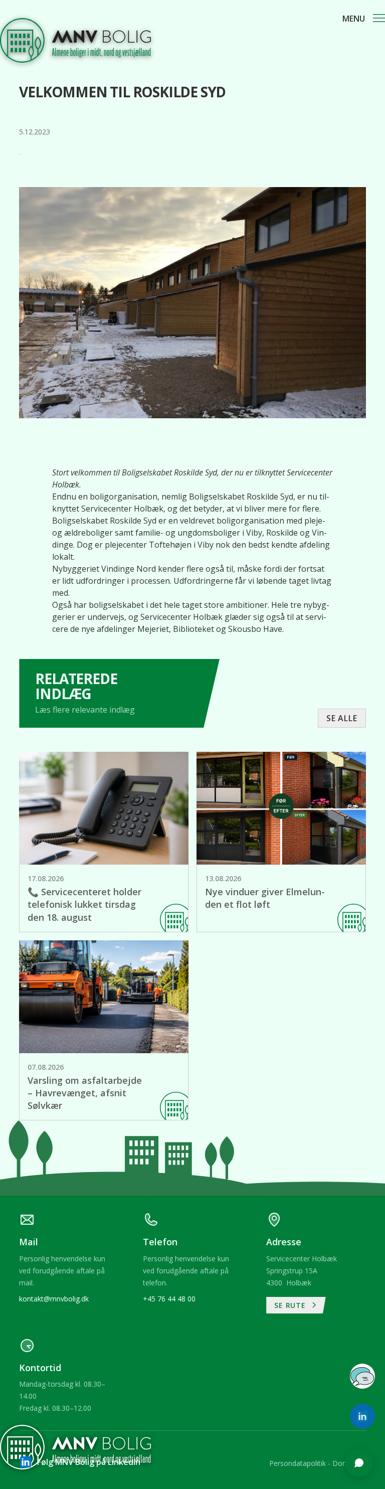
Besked (229, 1311)
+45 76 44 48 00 (169, 1298)
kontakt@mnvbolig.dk (54, 1298)
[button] (363, 18)
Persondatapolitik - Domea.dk (317, 1463)
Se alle (341, 718)
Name (227, 1234)
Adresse (231, 1272)
